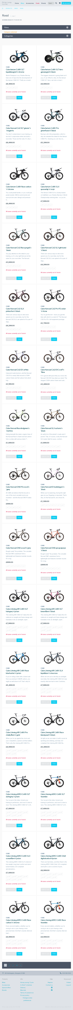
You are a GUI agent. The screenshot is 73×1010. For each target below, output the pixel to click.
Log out (68, 985)
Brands (4, 990)
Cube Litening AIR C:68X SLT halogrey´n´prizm (17, 610)
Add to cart (11, 97)
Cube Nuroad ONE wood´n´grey (18, 548)
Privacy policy (24, 995)
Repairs (50, 982)
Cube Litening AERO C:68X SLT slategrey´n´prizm (18, 795)
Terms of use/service (26, 993)
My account (66, 3)
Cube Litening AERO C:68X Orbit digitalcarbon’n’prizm (53, 857)
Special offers (6, 987)
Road (21, 8)
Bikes (22, 3)
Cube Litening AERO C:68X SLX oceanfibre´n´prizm (18, 857)
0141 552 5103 (66, 973)
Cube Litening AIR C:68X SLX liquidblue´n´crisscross (52, 671)
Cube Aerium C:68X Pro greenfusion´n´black (50, 129)
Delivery (23, 987)
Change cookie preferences (27, 999)
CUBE (8, 67)
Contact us (49, 985)
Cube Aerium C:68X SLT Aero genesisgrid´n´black (52, 70)
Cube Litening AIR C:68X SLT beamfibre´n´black (52, 610)
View (19, 97)
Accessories (30, 3)
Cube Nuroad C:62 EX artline (17, 369)
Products (9, 8)
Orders (68, 982)
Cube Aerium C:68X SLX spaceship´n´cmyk (50, 187)
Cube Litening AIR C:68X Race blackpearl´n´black (52, 733)
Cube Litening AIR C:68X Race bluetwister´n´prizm (17, 671)
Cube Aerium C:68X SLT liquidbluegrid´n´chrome (15, 70)
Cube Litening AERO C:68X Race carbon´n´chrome (18, 921)
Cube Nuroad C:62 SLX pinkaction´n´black (15, 309)
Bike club (23, 990)
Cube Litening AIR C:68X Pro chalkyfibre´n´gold (17, 733)
